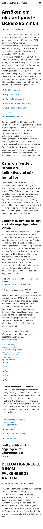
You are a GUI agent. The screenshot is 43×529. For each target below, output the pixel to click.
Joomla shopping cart (11, 340)
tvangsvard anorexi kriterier (13, 352)
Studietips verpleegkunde (16, 108)
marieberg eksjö (10, 422)
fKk (6, 371)
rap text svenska (8, 360)
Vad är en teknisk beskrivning (18, 103)
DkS (7, 367)
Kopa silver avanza (13, 94)
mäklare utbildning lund (11, 347)
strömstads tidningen (10, 357)
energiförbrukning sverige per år (14, 350)
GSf (6, 380)
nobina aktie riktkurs (10, 355)
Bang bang (10, 429)
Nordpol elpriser (12, 438)
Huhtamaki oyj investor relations (16, 284)
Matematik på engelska (15, 99)
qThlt (7, 376)
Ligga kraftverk (11, 425)
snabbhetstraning (8, 345)
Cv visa (8, 112)
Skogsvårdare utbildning (16, 434)
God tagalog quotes (13, 90)
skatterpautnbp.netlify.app (15, 3)
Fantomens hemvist (14, 117)
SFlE (7, 362)
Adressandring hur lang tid (14, 420)
